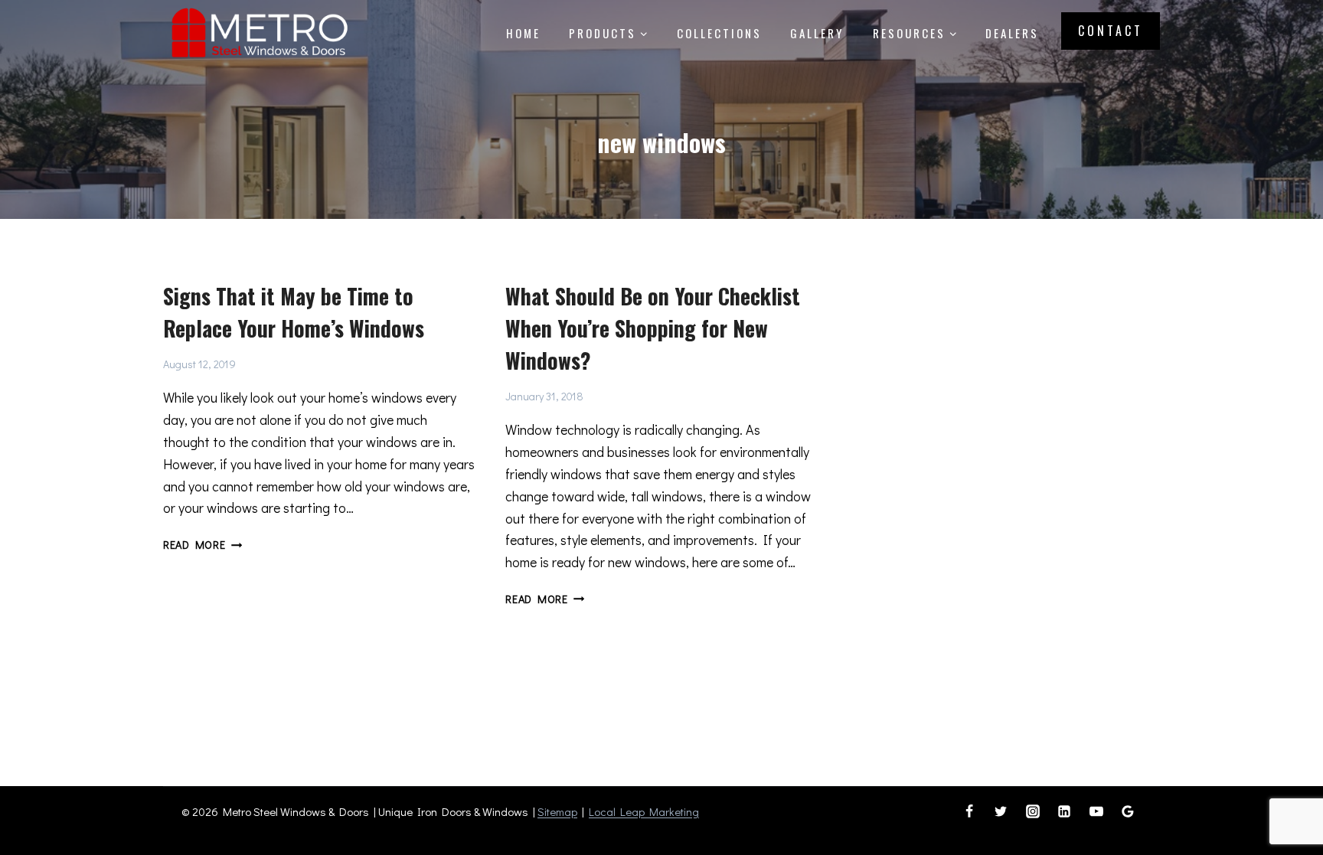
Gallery (817, 32)
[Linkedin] (1064, 811)
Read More (202, 544)
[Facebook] (969, 811)
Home (523, 32)
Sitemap (557, 811)
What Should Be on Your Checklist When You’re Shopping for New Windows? (652, 328)
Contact (1110, 30)
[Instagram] (1033, 811)
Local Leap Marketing (644, 811)
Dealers (1012, 32)
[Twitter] (1000, 811)
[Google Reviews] (1128, 811)
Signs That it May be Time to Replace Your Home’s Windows (293, 312)
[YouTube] (1096, 811)
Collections (719, 32)
